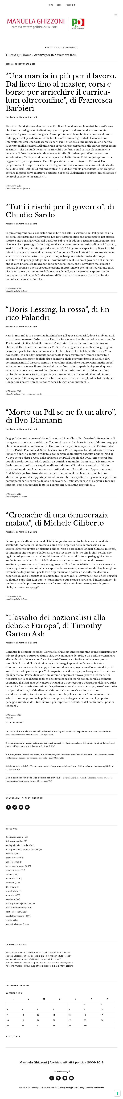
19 (23, 1020)
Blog (59, 5)
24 (102, 1020)
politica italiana (20, 291)
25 (8, 1025)
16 (85, 1015)
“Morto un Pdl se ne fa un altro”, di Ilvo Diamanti (61, 416)
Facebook (8, 809)
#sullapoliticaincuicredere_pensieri (22, 849)
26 (23, 1025)
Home (50, 5)
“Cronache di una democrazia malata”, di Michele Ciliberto (57, 519)
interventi (10, 882)
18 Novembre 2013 (13, 186)
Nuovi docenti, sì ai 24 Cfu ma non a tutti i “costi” (48, 956)
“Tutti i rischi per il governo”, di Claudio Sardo (60, 211)
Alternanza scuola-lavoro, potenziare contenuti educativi (44, 952)
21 (54, 1020)
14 (54, 1015)
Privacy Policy (65, 1088)
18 (8, 1020)
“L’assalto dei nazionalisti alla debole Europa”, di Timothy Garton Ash (55, 626)
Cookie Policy (78, 1088)
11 (7, 1015)
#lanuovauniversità (14, 837)
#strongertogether (14, 841)
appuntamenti (12, 858)
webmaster (99, 1088)
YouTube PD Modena (27, 809)
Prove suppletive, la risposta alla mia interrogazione (49, 962)
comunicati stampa (15, 866)
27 (38, 1025)
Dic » (17, 1036)
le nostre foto (12, 891)
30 (85, 1025)
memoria (10, 895)
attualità (9, 188)
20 (38, 1020)
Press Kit (70, 5)
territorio (10, 920)
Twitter (14, 809)
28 (54, 1025)
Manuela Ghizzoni (28, 117)
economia (10, 878)
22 (70, 1020)
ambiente (10, 853)
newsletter (10, 899)
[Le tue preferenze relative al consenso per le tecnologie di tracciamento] (117, 1093)
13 (38, 1015)
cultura (17, 394)
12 (23, 1015)
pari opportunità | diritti (32, 394)
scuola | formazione (15, 916)
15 (70, 1015)
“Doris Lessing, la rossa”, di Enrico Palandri (59, 313)
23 (85, 1020)
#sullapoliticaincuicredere (18, 845)
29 (70, 1025)
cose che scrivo (13, 870)
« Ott (9, 1036)
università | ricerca (22, 188)
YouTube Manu (21, 809)
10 (102, 1009)
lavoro (9, 887)
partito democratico (15, 907)
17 (102, 1015)
